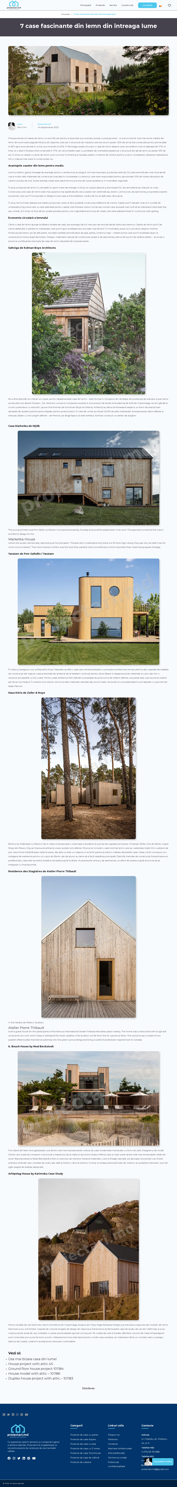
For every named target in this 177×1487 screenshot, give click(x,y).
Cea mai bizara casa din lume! (32, 1359)
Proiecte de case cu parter (84, 1434)
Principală (85, 5)
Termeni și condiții (117, 1457)
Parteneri (113, 1439)
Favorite (167, 5)
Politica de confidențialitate (116, 1464)
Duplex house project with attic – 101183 (40, 1378)
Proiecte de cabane (80, 1462)
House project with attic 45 (30, 1364)
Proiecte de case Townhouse (85, 1453)
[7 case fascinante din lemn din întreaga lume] (88, 80)
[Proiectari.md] (14, 8)
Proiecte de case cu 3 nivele (85, 1448)
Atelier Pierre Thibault (26, 1027)
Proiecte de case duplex (83, 1439)
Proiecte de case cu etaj (83, 1444)
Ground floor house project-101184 (36, 1368)
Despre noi (114, 1434)
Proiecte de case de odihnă (84, 1457)
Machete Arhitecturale (120, 1448)
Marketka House (21, 539)
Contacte (147, 5)
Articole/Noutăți (116, 1453)
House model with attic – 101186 (34, 1373)
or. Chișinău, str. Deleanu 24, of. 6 (154, 1441)
